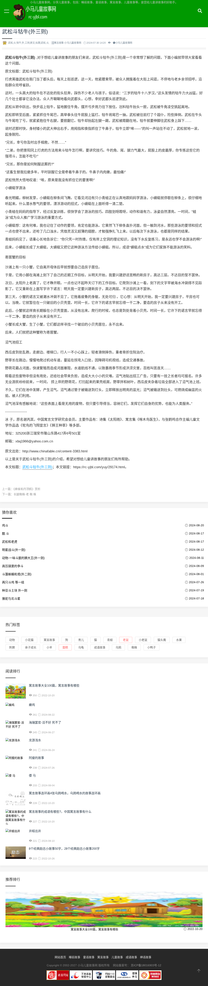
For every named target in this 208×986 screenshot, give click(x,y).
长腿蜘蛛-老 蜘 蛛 (25, 494)
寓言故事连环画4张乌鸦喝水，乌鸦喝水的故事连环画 (65, 793)
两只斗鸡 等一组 (13, 582)
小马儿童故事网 (38, 16)
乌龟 (81, 647)
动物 (12, 639)
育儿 (81, 639)
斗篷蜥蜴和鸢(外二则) (16, 574)
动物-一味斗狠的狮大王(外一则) (23, 558)
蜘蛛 (134, 647)
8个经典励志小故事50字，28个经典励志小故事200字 (64, 848)
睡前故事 (74, 957)
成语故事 (99, 647)
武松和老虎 (9, 541)
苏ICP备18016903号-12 (146, 965)
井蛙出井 (35, 831)
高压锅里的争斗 (12, 566)
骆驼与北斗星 (11, 598)
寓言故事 (49, 639)
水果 (179, 639)
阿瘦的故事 (36, 758)
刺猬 (12, 647)
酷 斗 (5, 533)
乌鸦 (118, 647)
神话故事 (145, 957)
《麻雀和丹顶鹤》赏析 (26, 489)
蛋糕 (65, 647)
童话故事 (88, 957)
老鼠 (126, 639)
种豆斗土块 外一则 (14, 590)
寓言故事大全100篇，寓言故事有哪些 (54, 685)
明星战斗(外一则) (13, 550)
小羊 (49, 647)
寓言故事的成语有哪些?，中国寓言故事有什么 (60, 811)
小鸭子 (151, 647)
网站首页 (60, 957)
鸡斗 (5, 525)
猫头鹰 (161, 639)
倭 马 (32, 775)
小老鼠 (143, 639)
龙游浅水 (35, 740)
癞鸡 (32, 704)
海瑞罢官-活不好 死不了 (45, 722)
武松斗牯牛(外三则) (37, 467)
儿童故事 (117, 957)
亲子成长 (30, 647)
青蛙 (110, 639)
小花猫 (29, 639)
